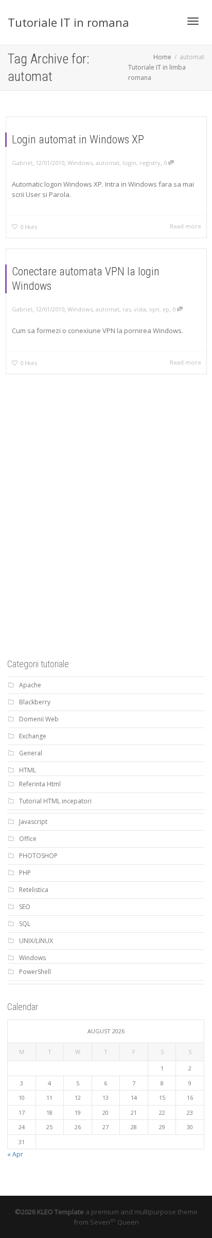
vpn (154, 309)
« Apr (15, 1154)
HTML (27, 770)
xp (166, 309)
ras (126, 309)
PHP (25, 872)
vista (140, 309)
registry (150, 163)
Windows (80, 163)
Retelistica (33, 889)
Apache (30, 685)
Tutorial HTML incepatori (55, 801)
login (129, 163)
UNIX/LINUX (36, 940)
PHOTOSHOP (38, 855)
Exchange (32, 736)
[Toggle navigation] (193, 21)
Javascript (33, 821)
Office (28, 838)
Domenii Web (39, 719)
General (30, 753)
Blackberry (34, 702)
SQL (24, 923)
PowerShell (35, 971)
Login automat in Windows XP (78, 139)
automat (107, 163)
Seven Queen (114, 1222)
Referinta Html (40, 784)
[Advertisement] (106, 532)
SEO (24, 906)
